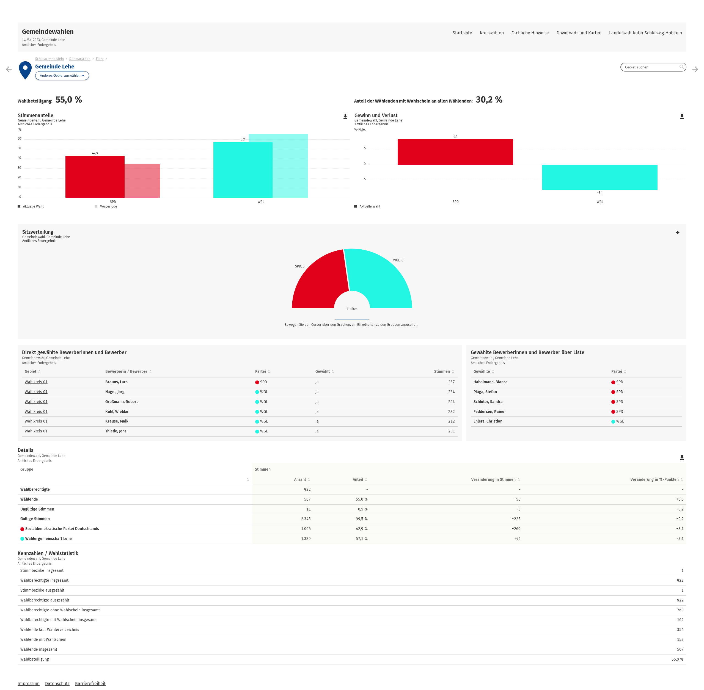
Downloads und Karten (579, 32)
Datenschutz (57, 683)
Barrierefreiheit (90, 683)
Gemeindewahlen (48, 31)
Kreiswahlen (492, 32)
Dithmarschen (79, 59)
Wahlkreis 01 (36, 382)
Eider (100, 59)
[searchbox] (653, 67)
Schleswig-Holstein (49, 59)
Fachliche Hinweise (530, 32)
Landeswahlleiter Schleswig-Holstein (645, 32)
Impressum (29, 683)
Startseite (462, 32)
